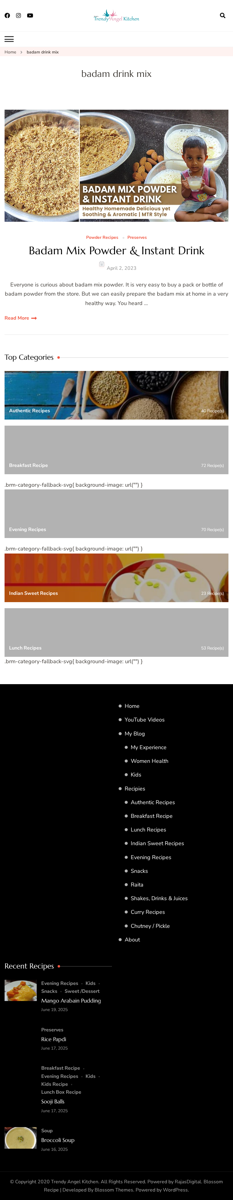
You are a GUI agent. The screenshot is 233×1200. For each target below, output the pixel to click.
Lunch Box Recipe (61, 1092)
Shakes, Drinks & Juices (159, 898)
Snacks (139, 871)
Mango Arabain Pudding (71, 1000)
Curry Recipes (148, 912)
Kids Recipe (54, 1084)
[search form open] (222, 15)
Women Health (149, 761)
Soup (47, 1130)
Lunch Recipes (148, 829)
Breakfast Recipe (152, 816)
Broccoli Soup (58, 1140)
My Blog (135, 733)
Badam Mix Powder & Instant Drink (116, 250)
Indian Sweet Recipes (157, 843)
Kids (136, 774)
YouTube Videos (145, 719)
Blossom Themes (114, 1190)
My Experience (149, 747)
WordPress (175, 1190)
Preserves (137, 237)
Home (132, 706)
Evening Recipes (151, 857)
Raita (137, 884)
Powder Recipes (102, 237)
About (132, 939)
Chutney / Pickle (150, 926)
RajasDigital (188, 1181)
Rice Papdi (53, 1039)
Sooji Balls (52, 1101)
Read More (17, 318)
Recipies (135, 788)
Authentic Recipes (153, 802)
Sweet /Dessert (82, 991)
